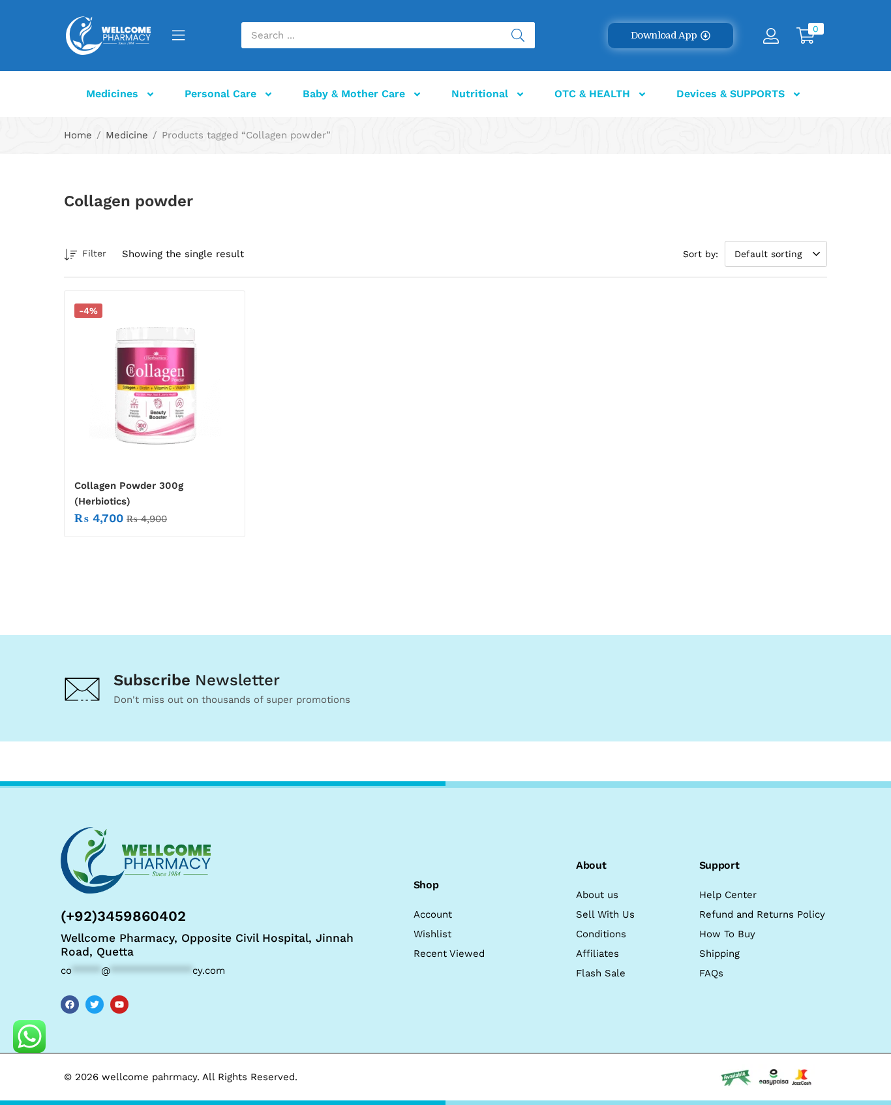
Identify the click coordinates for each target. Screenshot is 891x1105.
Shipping (719, 953)
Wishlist (432, 934)
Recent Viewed (449, 953)
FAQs (711, 973)
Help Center (728, 895)
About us (597, 895)
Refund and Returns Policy (762, 914)
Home (78, 135)
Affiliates (597, 953)
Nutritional (479, 93)
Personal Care (220, 93)
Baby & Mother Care (354, 93)
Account (433, 914)
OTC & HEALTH (592, 93)
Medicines (112, 93)
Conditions (601, 934)
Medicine (127, 135)
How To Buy (727, 934)
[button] (670, 35)
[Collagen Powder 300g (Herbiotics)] (154, 383)
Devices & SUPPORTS (730, 93)
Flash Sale (601, 973)
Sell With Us (605, 914)
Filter (94, 253)
